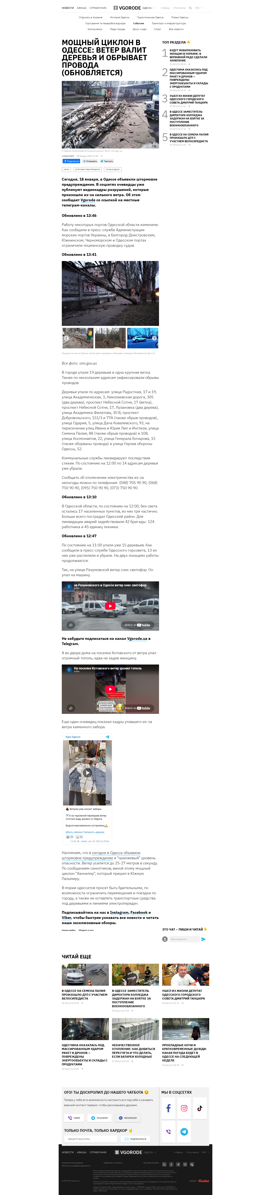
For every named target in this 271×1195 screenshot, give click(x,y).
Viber (66, 917)
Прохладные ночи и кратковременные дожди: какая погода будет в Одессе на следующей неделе (184, 1052)
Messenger (130, 1118)
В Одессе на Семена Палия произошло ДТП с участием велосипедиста (189, 138)
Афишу (166, 8)
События (138, 23)
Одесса (148, 1152)
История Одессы (119, 17)
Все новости (176, 29)
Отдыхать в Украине (90, 17)
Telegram (102, 1118)
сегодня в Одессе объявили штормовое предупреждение (101, 855)
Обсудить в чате (86, 930)
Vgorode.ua (137, 638)
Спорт (157, 29)
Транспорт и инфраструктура (169, 23)
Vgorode (88, 199)
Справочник (98, 8)
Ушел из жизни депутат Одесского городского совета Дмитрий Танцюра (189, 99)
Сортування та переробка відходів (105, 23)
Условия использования (72, 1163)
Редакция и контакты (113, 1163)
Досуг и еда (139, 29)
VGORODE (131, 1152)
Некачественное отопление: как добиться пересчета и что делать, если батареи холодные (133, 1050)
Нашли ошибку (68, 930)
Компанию (180, 8)
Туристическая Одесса (150, 17)
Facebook (139, 912)
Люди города (117, 29)
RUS (197, 8)
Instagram (119, 912)
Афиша (81, 8)
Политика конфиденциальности (76, 1166)
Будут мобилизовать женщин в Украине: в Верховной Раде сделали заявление (188, 55)
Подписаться (138, 1139)
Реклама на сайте (151, 1163)
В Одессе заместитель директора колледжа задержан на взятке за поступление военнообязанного (187, 118)
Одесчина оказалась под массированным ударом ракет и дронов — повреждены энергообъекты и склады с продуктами (189, 78)
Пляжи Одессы (179, 17)
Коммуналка (95, 29)
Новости (68, 8)
